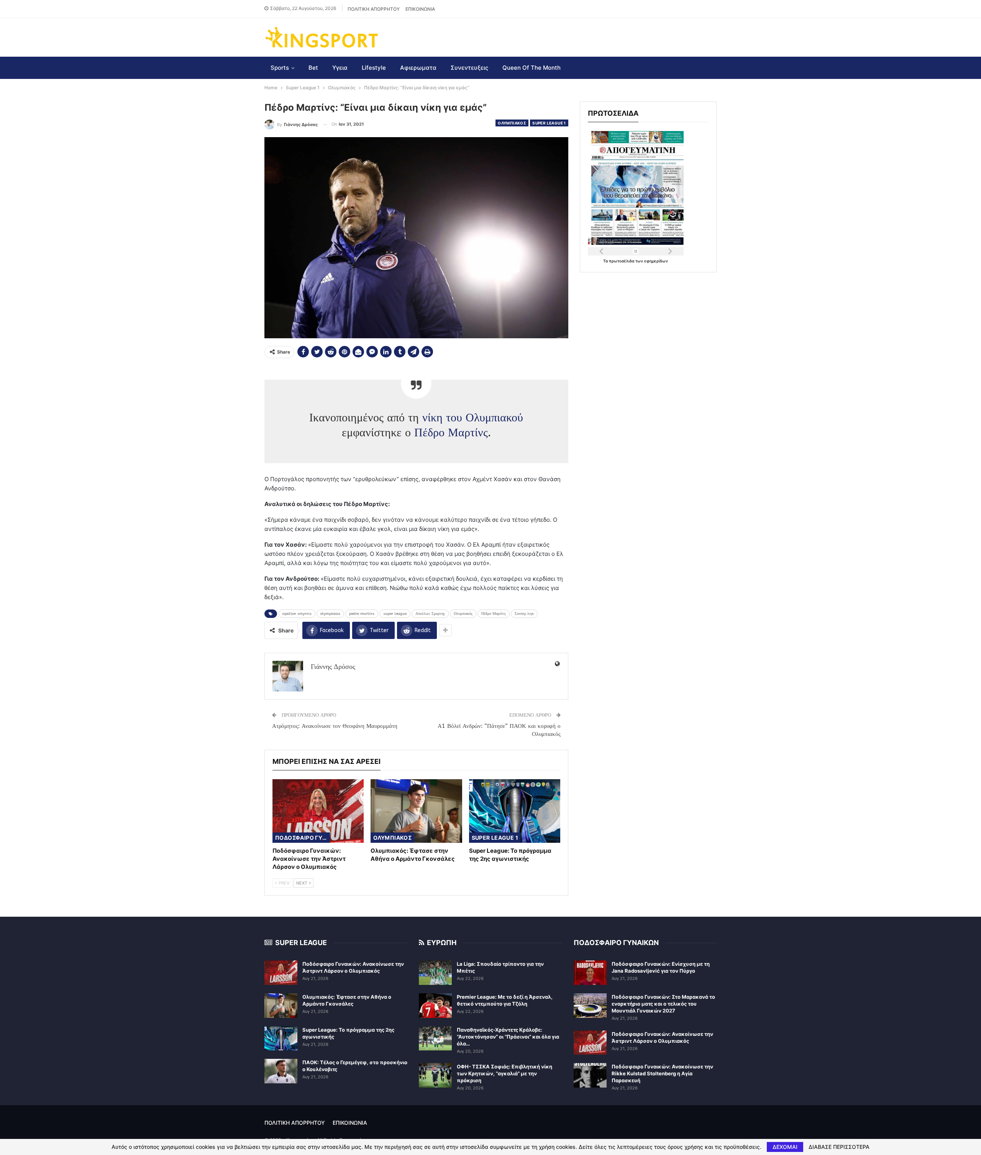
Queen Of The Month (531, 67)
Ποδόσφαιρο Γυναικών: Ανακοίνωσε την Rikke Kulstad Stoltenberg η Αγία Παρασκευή (662, 1073)
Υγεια (340, 67)
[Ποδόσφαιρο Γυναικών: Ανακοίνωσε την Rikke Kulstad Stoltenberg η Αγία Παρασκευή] (590, 1075)
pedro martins (361, 613)
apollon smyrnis (297, 613)
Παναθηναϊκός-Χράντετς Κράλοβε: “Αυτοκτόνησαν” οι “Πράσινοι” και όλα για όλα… (508, 1037)
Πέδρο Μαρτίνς (451, 432)
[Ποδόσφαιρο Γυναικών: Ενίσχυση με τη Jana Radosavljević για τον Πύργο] (590, 972)
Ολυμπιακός (463, 613)
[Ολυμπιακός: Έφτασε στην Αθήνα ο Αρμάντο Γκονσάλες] (416, 811)
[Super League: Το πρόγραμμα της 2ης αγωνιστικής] (514, 811)
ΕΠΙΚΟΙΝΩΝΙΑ (420, 9)
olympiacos (330, 613)
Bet (313, 67)
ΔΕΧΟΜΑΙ (785, 1147)
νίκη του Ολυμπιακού (472, 417)
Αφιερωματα (418, 67)
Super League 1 (549, 123)
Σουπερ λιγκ (524, 613)
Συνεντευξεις (469, 67)
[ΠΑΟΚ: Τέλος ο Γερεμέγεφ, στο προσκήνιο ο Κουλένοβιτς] (280, 1071)
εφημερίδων (656, 261)
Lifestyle (374, 67)
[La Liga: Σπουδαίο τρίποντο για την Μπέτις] (435, 972)
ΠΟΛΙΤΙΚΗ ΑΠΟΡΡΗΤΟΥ (374, 9)
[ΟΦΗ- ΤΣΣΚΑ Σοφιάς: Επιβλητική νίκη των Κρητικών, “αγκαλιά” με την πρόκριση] (435, 1075)
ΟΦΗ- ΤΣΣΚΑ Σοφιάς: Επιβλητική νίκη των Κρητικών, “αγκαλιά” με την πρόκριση (504, 1073)
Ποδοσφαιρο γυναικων (302, 837)
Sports (280, 67)
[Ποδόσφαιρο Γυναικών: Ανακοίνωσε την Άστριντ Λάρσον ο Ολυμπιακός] (318, 811)
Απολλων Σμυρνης (430, 613)
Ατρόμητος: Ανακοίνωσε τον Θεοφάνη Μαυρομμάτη (334, 725)
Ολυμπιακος (512, 123)
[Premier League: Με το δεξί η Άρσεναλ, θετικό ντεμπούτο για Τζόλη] (435, 1005)
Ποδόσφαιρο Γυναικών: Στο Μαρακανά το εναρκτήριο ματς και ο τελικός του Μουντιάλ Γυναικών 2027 (663, 1004)
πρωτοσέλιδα (622, 261)
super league (395, 613)
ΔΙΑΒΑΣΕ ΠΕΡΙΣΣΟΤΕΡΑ (839, 1147)
